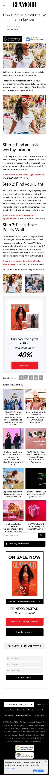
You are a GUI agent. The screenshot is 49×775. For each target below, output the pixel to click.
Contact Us (9, 715)
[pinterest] (31, 378)
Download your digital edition (24, 621)
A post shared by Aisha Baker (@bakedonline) (23, 174)
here (41, 269)
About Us (41, 710)
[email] (41, 378)
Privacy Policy (39, 715)
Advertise (31, 710)
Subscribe (24, 365)
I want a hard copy (24, 632)
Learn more (10, 768)
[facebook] (21, 378)
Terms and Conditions (23, 715)
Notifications (9, 710)
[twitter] (26, 378)
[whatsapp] (36, 378)
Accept (38, 771)
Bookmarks (21, 710)
